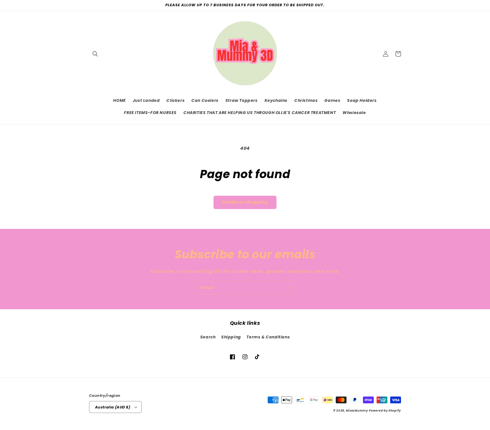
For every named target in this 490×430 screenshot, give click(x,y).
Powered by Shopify (385, 410)
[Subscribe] (289, 287)
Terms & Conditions (268, 337)
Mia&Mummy (357, 410)
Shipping (231, 337)
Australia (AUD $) (112, 407)
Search (208, 337)
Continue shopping (245, 202)
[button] (95, 54)
